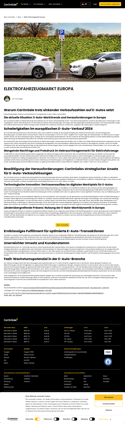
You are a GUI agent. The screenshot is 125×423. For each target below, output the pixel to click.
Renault (6, 357)
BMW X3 (26, 339)
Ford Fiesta (87, 333)
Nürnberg (106, 379)
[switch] (56, 419)
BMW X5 (26, 342)
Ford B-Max (88, 331)
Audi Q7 (46, 342)
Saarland (27, 379)
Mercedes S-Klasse (10, 342)
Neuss (105, 376)
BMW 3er (27, 331)
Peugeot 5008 (28, 352)
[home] (11, 4)
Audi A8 (46, 336)
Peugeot (7, 352)
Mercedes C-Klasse (10, 333)
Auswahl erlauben (109, 404)
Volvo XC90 (108, 331)
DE (86, 4)
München (87, 387)
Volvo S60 (107, 342)
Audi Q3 (46, 339)
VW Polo (67, 336)
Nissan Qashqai (29, 363)
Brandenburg (8, 379)
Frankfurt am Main (70, 387)
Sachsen (27, 381)
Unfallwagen (68, 357)
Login (95, 4)
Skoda (6, 355)
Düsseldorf (67, 384)
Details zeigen (103, 419)
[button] (26, 4)
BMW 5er (27, 333)
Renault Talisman (30, 357)
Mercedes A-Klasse (10, 331)
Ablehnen (108, 410)
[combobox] (86, 4)
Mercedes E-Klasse (10, 336)
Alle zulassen (108, 397)
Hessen (6, 384)
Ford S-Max (88, 339)
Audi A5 (46, 333)
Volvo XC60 (108, 333)
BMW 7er (27, 336)
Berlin (66, 376)
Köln (85, 381)
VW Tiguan (67, 339)
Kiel (85, 379)
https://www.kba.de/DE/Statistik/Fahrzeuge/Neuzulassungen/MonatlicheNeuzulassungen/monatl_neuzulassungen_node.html (66, 288)
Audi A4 (46, 331)
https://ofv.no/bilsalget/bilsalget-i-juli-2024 (36, 290)
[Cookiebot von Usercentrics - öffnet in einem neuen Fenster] (12, 419)
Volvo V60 (107, 339)
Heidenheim (88, 376)
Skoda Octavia (29, 355)
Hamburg (7, 381)
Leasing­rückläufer (70, 355)
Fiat (5, 360)
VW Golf (67, 333)
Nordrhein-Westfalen (31, 376)
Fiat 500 (26, 360)
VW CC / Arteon (69, 331)
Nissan (6, 363)
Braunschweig (69, 379)
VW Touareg (68, 342)
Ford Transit (88, 342)
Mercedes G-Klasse (10, 339)
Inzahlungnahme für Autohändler (75, 352)
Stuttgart (106, 381)
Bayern (6, 376)
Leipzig (86, 384)
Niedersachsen (9, 387)
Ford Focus (87, 336)
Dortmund (67, 381)
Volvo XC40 (108, 336)
